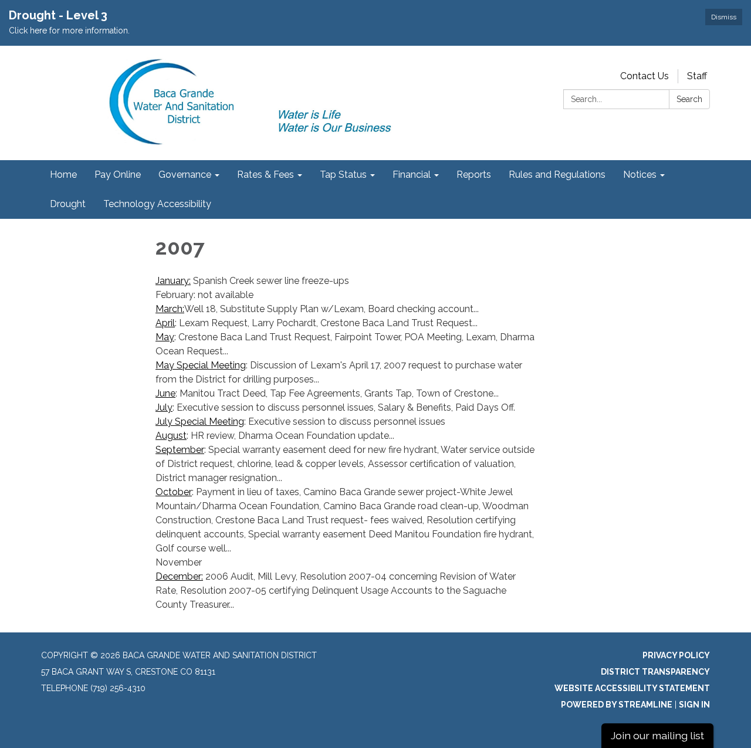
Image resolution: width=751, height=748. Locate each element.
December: (179, 576)
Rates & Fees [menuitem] (265, 174)
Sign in (694, 704)
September (179, 449)
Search (689, 99)
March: (169, 308)
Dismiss (723, 17)
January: (173, 280)
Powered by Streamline (616, 704)
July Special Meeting (199, 421)
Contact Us (644, 76)
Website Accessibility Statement (632, 688)
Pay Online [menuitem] (117, 174)
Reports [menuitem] (473, 174)
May (164, 337)
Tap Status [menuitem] (343, 174)
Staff (697, 76)
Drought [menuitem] (68, 203)
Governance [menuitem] (184, 174)
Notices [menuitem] (640, 174)
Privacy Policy (676, 655)
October (173, 491)
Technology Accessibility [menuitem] (157, 203)
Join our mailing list (657, 735)
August (171, 435)
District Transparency (655, 671)
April (165, 323)
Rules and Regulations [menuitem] (557, 174)
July (163, 407)
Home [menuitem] (63, 174)
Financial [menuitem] (412, 174)
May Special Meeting (200, 365)
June (165, 393)
